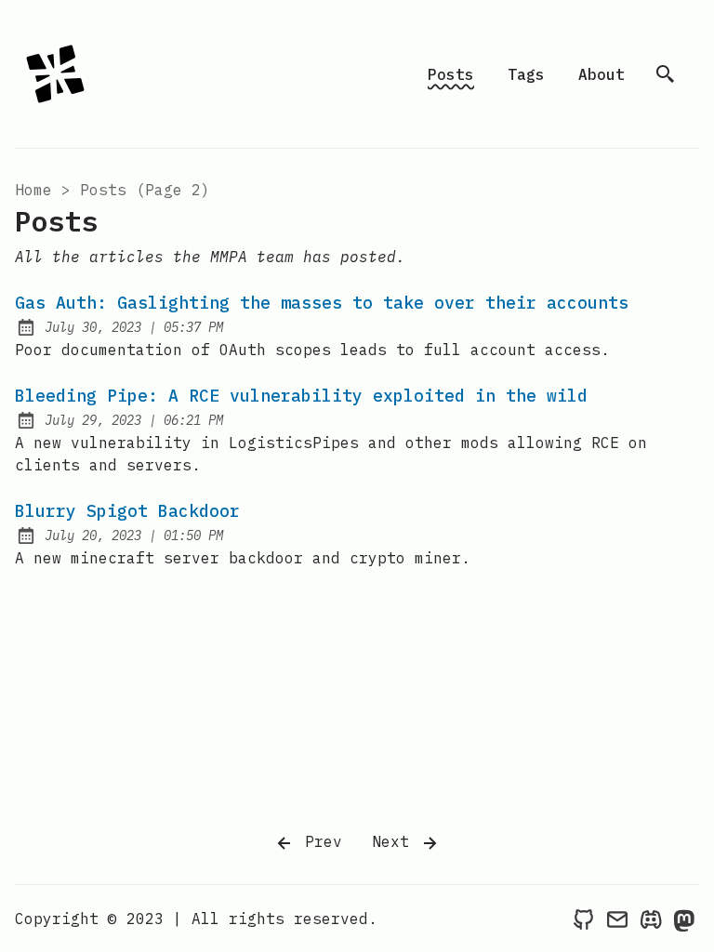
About (601, 74)
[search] (666, 74)
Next (395, 841)
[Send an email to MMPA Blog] (617, 918)
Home (33, 189)
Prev (319, 841)
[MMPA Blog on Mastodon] (684, 918)
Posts (451, 74)
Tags (526, 74)
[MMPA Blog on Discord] (651, 918)
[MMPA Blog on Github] (584, 918)
